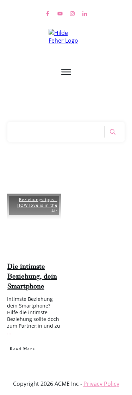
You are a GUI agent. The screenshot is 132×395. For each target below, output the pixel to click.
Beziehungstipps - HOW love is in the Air (37, 205)
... (9, 332)
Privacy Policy (101, 384)
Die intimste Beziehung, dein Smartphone (32, 278)
